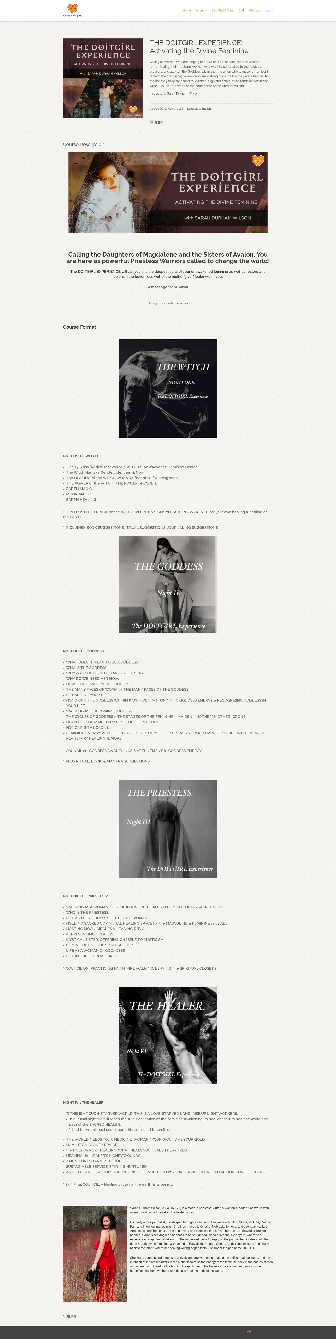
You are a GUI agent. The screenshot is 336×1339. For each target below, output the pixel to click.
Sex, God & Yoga (223, 10)
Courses (254, 10)
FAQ (248, 1330)
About (200, 10)
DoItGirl (175, 1208)
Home (187, 10)
